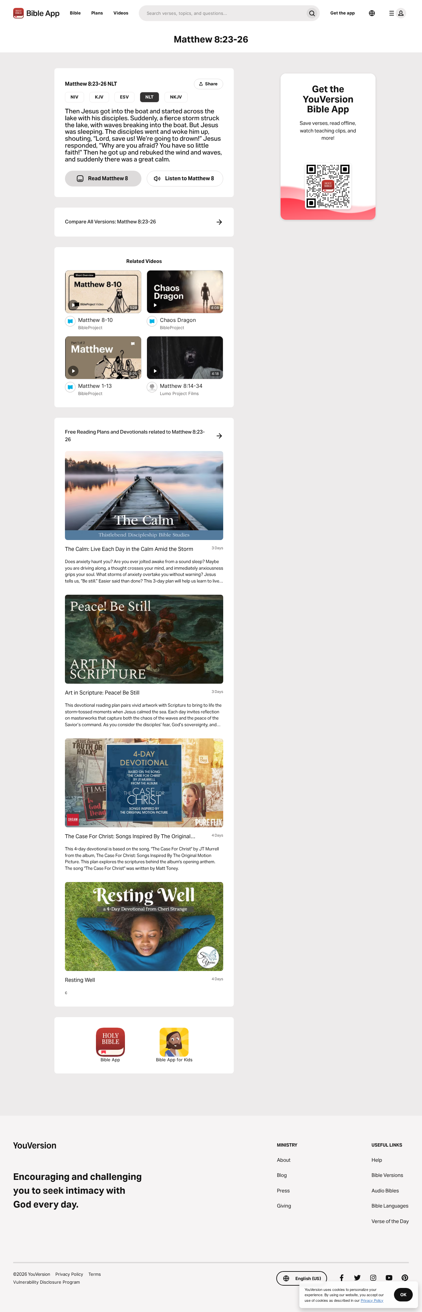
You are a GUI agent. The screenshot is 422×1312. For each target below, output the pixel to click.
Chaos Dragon (185, 319)
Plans (97, 12)
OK (403, 1294)
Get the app (342, 12)
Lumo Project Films (179, 393)
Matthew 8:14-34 (187, 385)
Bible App (110, 1059)
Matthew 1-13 (102, 385)
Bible (75, 12)
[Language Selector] (371, 13)
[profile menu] (396, 13)
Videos (120, 12)
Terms (94, 1274)
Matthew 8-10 (102, 319)
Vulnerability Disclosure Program (46, 1282)
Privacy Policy (69, 1274)
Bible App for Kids (174, 1059)
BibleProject (90, 327)
